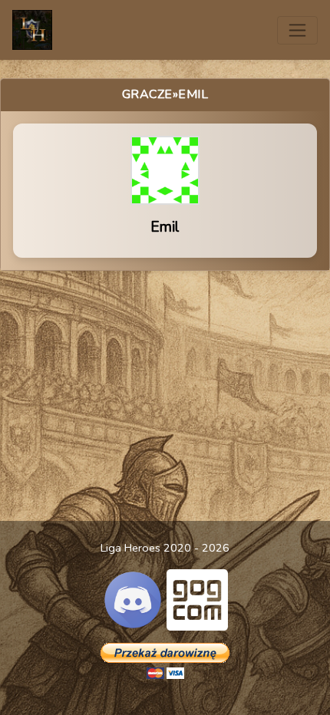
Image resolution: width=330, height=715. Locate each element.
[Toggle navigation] (297, 30)
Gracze (147, 94)
